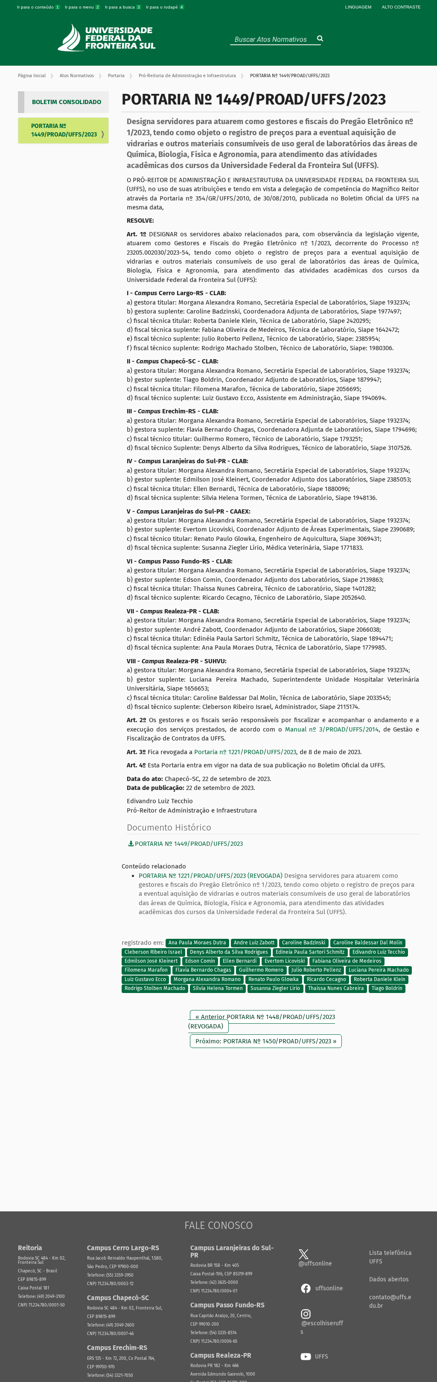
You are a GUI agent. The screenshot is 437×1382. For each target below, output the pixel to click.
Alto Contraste (401, 7)
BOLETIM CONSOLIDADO (66, 102)
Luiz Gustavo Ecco (145, 979)
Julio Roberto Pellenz (316, 970)
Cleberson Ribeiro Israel (153, 952)
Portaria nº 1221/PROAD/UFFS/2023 (245, 752)
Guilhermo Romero (261, 970)
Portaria (116, 75)
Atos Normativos (77, 75)
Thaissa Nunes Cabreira (336, 989)
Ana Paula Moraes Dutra (197, 943)
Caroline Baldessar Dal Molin (367, 943)
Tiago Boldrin (387, 989)
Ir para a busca (122, 7)
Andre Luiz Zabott (254, 943)
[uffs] (108, 37)
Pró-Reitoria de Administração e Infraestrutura (187, 75)
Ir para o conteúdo (38, 7)
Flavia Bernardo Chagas (203, 970)
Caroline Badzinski (303, 943)
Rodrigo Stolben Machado (155, 989)
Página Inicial (32, 75)
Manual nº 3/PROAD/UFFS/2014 (332, 729)
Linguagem (358, 7)
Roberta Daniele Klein (379, 979)
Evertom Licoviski (285, 961)
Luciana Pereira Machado (379, 970)
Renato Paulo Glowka (273, 979)
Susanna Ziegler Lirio (275, 989)
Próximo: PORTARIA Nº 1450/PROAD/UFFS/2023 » (265, 1041)
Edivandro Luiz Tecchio (379, 952)
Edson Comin (200, 961)
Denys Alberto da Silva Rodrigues (229, 952)
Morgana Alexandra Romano (207, 979)
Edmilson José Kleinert (151, 961)
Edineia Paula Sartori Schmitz (310, 952)
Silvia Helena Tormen (218, 989)
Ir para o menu (82, 7)
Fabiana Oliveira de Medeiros (347, 961)
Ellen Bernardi (239, 961)
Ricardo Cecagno (326, 979)
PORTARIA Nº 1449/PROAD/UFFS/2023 (64, 130)
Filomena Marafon (146, 970)
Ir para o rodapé (164, 7)
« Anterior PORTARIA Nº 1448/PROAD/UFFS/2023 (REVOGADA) (261, 1021)
